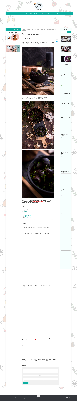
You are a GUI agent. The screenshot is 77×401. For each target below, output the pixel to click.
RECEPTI (21, 13)
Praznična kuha (47, 29)
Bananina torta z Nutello (65, 171)
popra (27, 214)
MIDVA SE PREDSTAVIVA (28, 13)
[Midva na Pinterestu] (17, 29)
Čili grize (51, 13)
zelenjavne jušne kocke (27, 215)
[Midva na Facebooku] (14, 29)
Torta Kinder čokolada (64, 134)
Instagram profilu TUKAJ (37, 201)
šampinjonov (26, 208)
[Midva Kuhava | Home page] (38, 6)
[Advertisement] (38, 21)
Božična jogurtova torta (64, 189)
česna (26, 216)
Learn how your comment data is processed (42, 385)
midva (24, 36)
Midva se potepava (45, 13)
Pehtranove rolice (63, 210)
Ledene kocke (63, 266)
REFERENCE (56, 13)
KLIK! (36, 340)
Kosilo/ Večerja (40, 29)
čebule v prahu (28, 217)
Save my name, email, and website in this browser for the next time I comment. (36, 380)
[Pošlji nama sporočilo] (18, 29)
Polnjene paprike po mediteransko (27, 359)
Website (24, 377)
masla (25, 211)
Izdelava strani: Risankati (20, 399)
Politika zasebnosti (13, 399)
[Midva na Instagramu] (15, 29)
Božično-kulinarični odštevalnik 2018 (29, 29)
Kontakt (8, 399)
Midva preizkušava (37, 13)
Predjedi (52, 29)
